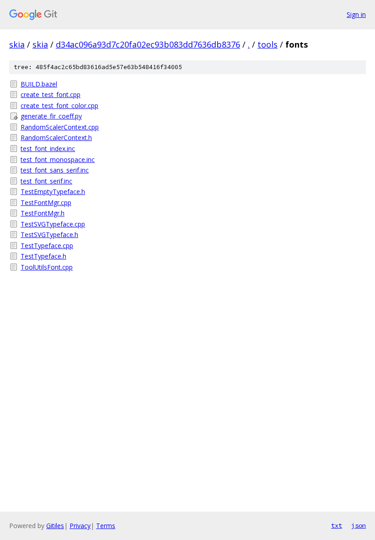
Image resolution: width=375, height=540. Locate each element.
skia (17, 44)
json (358, 525)
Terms (105, 525)
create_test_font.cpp (50, 94)
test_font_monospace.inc (58, 159)
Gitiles (55, 525)
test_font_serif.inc (46, 181)
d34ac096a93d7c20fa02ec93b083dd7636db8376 (148, 44)
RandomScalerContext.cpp (60, 127)
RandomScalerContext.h (56, 137)
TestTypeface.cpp (47, 245)
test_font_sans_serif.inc (55, 170)
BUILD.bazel (39, 84)
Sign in (356, 14)
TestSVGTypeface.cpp (53, 224)
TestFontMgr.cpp (46, 202)
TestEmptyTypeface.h (53, 191)
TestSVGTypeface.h (49, 234)
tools (267, 44)
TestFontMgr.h (42, 213)
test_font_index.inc (48, 148)
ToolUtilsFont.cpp (47, 267)
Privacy (80, 525)
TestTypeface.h (43, 256)
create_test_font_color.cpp (59, 105)
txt (336, 525)
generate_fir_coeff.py (51, 116)
